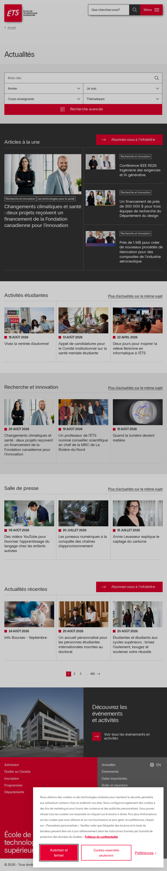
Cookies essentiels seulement (106, 852)
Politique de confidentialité (101, 837)
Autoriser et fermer (59, 852)
